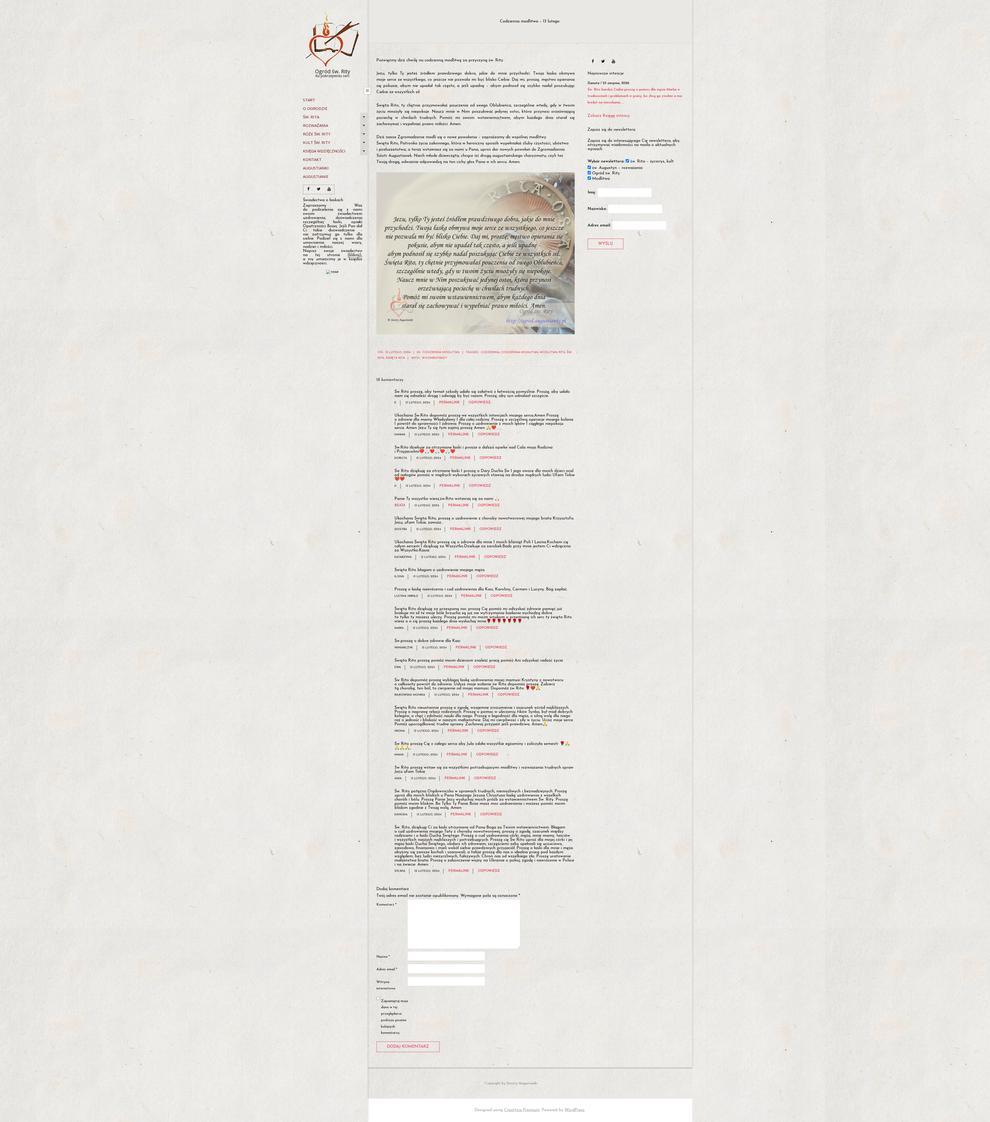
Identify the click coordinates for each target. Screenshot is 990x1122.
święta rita (395, 358)
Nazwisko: (597, 215)
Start (309, 99)
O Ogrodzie (315, 108)
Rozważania (315, 125)
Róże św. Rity (317, 133)
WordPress (574, 1110)
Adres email (386, 969)
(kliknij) (354, 255)
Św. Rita (311, 116)
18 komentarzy (434, 358)
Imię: (592, 199)
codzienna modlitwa (519, 352)
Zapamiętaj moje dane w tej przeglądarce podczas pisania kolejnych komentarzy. (394, 1017)
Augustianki (316, 167)
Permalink (449, 402)
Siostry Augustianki (522, 1083)
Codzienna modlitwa (440, 352)
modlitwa (548, 352)
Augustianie (315, 176)
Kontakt (312, 159)
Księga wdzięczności (324, 150)
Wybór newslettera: (606, 168)
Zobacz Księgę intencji (609, 122)
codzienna (490, 352)
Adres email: (599, 232)
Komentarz (386, 904)
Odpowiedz (480, 402)
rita (562, 352)
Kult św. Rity (316, 142)
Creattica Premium (522, 1110)
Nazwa (383, 956)
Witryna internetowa (385, 985)
